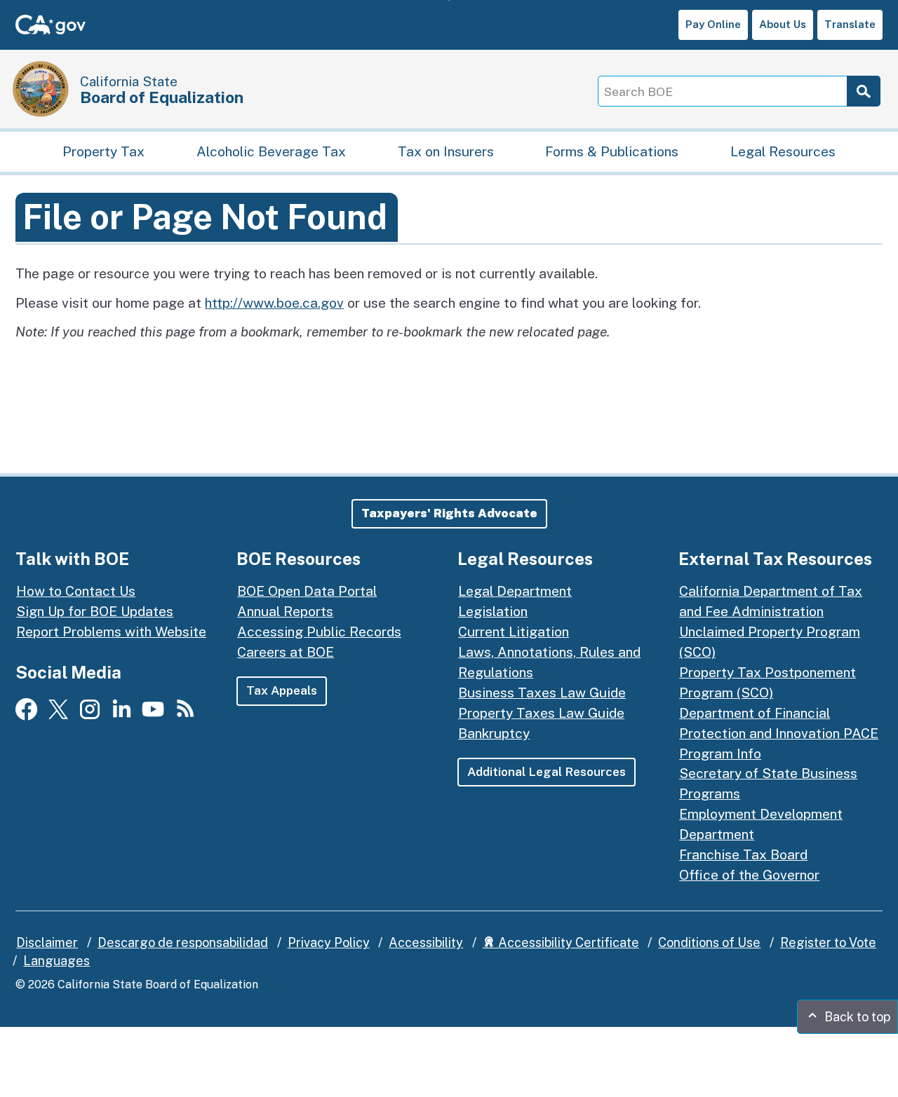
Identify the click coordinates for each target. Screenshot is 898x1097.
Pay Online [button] (713, 24)
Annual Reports (285, 611)
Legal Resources (783, 151)
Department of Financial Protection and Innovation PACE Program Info (778, 733)
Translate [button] (850, 24)
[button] (449, 514)
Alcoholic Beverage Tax (271, 151)
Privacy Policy (329, 942)
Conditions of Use (709, 942)
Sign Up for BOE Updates (94, 611)
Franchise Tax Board (743, 854)
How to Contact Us (75, 591)
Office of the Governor (749, 875)
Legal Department (515, 591)
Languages (56, 960)
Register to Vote (828, 942)
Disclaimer (47, 942)
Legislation (493, 611)
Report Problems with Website (111, 631)
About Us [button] (782, 24)
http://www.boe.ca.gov (274, 303)
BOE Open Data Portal (307, 591)
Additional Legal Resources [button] (546, 772)
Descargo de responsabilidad (183, 942)
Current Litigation (513, 631)
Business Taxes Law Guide (542, 692)
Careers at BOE (285, 652)
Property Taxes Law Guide (541, 713)
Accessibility (426, 942)
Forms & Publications (611, 151)
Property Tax (103, 151)
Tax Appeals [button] (281, 690)
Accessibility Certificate (567, 942)
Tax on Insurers (446, 151)
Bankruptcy (494, 733)
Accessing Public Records (319, 631)
